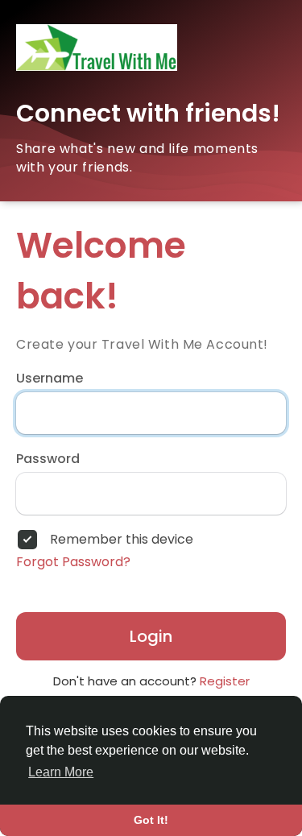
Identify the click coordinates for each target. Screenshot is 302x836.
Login (151, 636)
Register (225, 681)
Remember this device (121, 539)
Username (49, 378)
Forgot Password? (73, 562)
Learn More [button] (60, 772)
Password (48, 459)
